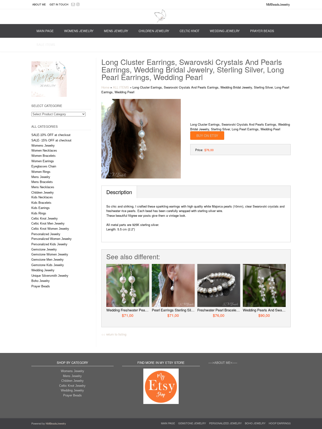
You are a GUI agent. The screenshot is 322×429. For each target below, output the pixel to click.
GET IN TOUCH (59, 4)
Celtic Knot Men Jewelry (48, 223)
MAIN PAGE (45, 31)
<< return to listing (113, 334)
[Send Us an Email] (73, 4)
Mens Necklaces (42, 187)
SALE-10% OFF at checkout (50, 135)
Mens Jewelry (116, 31)
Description (119, 191)
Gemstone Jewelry (44, 249)
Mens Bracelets (42, 182)
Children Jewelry (154, 31)
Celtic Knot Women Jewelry (50, 228)
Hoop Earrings (280, 423)
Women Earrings (42, 161)
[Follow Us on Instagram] (78, 4)
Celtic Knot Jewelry (44, 218)
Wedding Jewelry (225, 31)
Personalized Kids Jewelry (49, 244)
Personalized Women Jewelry (51, 239)
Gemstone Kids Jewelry (47, 265)
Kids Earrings (40, 208)
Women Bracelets (43, 155)
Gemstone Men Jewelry (47, 259)
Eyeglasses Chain (43, 166)
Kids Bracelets (41, 202)
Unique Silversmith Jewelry (49, 275)
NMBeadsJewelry (56, 423)
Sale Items (46, 44)
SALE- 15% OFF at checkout (51, 140)
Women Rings (40, 172)
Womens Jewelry (79, 31)
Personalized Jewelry (45, 234)
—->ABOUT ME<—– (222, 363)
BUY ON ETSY (207, 135)
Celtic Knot (189, 31)
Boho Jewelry (40, 281)
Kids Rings (38, 213)
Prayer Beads (262, 31)
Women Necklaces (44, 150)
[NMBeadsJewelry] (161, 16)
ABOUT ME (39, 4)
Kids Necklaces (42, 197)
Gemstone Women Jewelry (49, 254)
